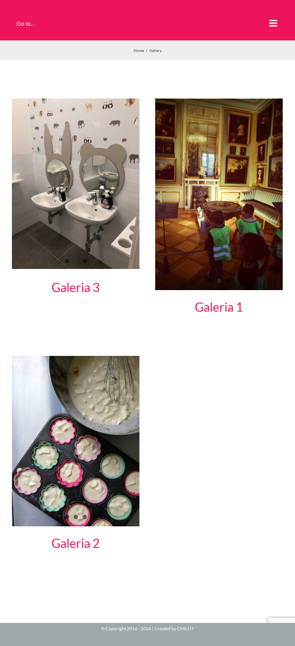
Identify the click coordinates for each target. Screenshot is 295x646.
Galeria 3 (75, 287)
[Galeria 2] (75, 441)
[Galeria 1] (219, 194)
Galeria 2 (75, 543)
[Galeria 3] (75, 183)
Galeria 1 (219, 306)
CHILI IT (185, 628)
